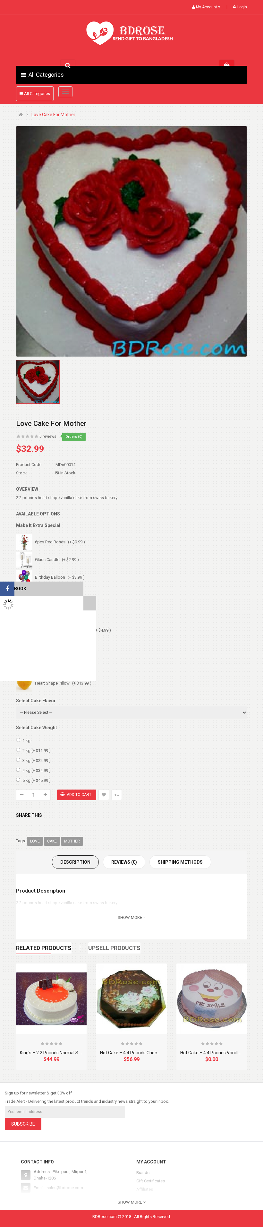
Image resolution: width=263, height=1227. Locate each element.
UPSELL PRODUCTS (114, 948)
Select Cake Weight (36, 727)
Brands (142, 1172)
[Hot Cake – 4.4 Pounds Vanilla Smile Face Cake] (211, 998)
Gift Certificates (150, 1181)
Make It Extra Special (38, 525)
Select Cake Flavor (36, 700)
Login (242, 7)
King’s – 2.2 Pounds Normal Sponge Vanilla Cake (68, 1052)
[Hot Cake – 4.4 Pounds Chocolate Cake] (131, 998)
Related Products (44, 948)
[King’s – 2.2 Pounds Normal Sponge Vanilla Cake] (51, 998)
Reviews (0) (124, 862)
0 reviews (47, 436)
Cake (52, 841)
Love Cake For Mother (53, 115)
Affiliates (144, 1189)
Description (75, 862)
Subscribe (23, 1124)
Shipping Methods (180, 862)
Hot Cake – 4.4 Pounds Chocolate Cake (139, 1052)
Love (35, 841)
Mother (72, 841)
